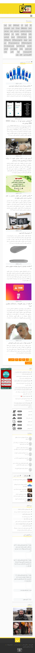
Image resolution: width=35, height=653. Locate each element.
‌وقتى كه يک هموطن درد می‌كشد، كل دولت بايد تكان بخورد (24, 393)
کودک (5, 52)
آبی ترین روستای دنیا (26, 517)
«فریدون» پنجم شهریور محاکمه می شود (21, 459)
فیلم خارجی (6, 37)
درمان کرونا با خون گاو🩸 (26, 396)
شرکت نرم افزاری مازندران (28, 647)
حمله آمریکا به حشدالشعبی (26, 31)
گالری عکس (24, 645)
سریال (30, 37)
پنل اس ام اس (17, 645)
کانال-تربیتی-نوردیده (27, 52)
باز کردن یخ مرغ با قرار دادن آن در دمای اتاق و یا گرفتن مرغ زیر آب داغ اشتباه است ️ (23, 388)
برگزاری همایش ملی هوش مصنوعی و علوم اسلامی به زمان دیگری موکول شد (19, 197)
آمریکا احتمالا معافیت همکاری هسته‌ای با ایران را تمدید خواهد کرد (21, 448)
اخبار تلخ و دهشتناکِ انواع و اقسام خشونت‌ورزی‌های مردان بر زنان (24, 377)
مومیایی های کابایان (26, 514)
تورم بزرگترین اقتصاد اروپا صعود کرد (20, 480)
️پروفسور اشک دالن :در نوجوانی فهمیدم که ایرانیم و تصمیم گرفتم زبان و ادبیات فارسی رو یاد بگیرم (23, 405)
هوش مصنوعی (28, 49)
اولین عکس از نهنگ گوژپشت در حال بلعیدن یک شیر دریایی (24, 525)
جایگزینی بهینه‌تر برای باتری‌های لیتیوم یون (20, 86)
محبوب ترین (17, 476)
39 (30, 25)
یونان (17, 55)
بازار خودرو (25, 415)
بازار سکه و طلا (25, 418)
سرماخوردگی (6, 34)
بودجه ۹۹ (17, 28)
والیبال (21, 49)
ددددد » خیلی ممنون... (27, 599)
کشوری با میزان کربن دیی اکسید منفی (23, 521)
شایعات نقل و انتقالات (21, 37)
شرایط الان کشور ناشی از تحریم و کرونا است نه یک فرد (23, 400)
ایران (10, 25)
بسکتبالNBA (24, 28)
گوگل (21, 55)
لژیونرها (25, 40)
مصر (5, 43)
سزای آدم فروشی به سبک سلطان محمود (22, 381)
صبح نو (12, 37)
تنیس (13, 28)
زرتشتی (17, 34)
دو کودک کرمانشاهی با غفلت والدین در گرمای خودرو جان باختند (23, 373)
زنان (12, 34)
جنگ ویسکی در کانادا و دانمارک (24, 509)
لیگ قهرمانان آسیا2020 (26, 43)
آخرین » (28, 363)
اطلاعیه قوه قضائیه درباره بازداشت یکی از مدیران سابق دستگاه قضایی (20, 464)
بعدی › (11, 359)
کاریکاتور (6, 49)
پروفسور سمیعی (14, 49)
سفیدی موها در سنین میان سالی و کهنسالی (19, 343)
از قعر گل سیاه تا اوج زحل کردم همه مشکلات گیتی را (24, 384)
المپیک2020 (16, 25)
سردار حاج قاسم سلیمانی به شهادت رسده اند (21, 454)
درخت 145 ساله (27, 519)
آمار (22, 25)
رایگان (30, 34)
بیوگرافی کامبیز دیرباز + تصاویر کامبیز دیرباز (24, 619)
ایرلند (5, 25)
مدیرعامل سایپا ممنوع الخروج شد (21, 468)
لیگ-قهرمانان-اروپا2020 (17, 40)
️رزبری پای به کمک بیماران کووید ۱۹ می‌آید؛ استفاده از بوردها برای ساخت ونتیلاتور (19, 159)
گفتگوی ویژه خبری (27, 55)
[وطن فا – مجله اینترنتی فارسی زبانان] (19, 14)
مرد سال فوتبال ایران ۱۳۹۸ (14, 43)
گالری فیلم (31, 645)
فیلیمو (30, 40)
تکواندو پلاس (7, 28)
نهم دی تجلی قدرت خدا (9, 46)
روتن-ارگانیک (23, 34)
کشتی (12, 52)
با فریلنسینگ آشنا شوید (25, 233)
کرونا (18, 52)
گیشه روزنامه (9, 645)
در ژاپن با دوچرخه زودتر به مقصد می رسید (22, 512)
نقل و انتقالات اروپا (20, 46)
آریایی (26, 25)
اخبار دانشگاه (25, 425)
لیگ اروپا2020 (7, 40)
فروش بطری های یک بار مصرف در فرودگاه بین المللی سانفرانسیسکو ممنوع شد (23, 529)
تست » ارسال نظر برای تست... (25, 590)
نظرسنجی (29, 46)
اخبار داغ (26, 476)
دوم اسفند (6, 31)
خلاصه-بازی (16, 31)
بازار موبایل (25, 421)
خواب (11, 31)
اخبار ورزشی (25, 428)
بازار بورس (25, 411)
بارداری (30, 28)
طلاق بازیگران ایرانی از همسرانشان (24, 634)
